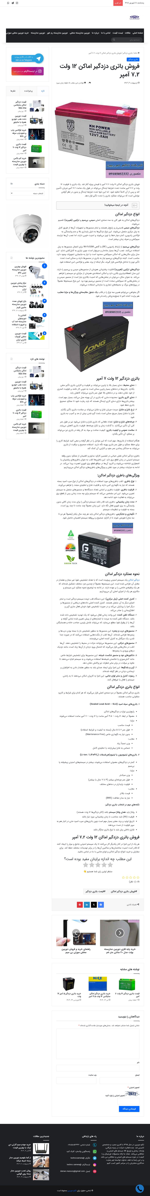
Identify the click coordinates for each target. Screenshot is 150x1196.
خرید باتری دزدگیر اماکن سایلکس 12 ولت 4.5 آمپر (99, 995)
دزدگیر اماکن (133, 580)
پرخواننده (28, 91)
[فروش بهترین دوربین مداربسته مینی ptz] (36, 272)
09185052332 (73, 1144)
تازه (43, 91)
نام (138, 1062)
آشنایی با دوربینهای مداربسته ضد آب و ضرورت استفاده (19, 320)
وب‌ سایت (92, 1075)
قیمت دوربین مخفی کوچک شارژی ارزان (20, 336)
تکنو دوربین (72, 1190)
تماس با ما (105, 33)
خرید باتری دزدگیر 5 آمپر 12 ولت (69, 995)
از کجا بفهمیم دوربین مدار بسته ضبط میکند (20, 1159)
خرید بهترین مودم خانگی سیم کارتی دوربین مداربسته (91, 2)
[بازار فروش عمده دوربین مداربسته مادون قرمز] (36, 304)
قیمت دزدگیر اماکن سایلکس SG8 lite (20, 105)
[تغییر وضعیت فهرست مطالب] (133, 205)
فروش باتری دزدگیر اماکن (123, 891)
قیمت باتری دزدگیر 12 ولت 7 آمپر (127, 995)
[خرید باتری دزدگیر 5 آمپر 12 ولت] (68, 984)
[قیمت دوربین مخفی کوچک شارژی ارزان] (36, 336)
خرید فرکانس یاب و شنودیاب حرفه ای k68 (18, 133)
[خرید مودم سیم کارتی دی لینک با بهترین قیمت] (41, 1148)
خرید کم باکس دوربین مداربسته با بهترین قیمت (19, 161)
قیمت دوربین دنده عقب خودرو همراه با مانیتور (19, 119)
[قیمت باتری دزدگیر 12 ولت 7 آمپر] (127, 984)
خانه (136, 53)
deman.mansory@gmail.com (72, 1171)
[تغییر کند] (134, 17)
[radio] (110, 865)
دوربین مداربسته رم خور (57, 33)
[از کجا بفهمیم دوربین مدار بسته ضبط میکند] (41, 1161)
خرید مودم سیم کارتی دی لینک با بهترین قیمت (19, 1146)
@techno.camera (74, 1164)
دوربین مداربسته (38, 33)
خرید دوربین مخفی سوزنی (17, 33)
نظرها (13, 91)
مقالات (128, 33)
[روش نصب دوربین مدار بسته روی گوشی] (41, 1174)
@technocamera (78, 1158)
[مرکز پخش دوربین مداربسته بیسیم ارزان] (36, 290)
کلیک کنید (70, 1151)
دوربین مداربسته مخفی (80, 33)
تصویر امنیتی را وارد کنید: (115, 1095)
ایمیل (137, 1075)
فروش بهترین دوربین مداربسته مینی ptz (19, 269)
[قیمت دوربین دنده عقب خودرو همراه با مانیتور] (36, 120)
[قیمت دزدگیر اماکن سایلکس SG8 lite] (36, 105)
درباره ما (95, 33)
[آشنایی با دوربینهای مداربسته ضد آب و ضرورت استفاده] (36, 322)
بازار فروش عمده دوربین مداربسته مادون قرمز (19, 304)
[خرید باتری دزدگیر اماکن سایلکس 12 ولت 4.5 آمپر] (97, 984)
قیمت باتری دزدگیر (95, 891)
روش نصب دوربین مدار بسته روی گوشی (21, 1172)
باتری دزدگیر (127, 53)
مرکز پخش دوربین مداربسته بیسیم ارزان (18, 286)
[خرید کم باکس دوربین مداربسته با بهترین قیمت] (36, 162)
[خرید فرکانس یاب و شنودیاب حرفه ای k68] (36, 134)
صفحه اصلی (138, 33)
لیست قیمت (117, 33)
